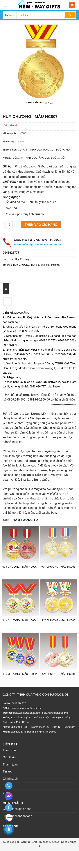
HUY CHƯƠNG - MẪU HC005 (57, 566)
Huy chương (38, 264)
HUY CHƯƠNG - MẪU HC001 (57, 673)
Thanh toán (10, 764)
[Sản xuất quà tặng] (39, 5)
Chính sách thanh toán (17, 816)
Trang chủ (9, 750)
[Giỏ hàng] (72, 5)
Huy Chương (22, 259)
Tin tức (7, 771)
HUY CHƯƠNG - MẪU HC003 (57, 620)
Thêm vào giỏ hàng (41, 224)
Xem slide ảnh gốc (38, 102)
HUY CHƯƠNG (21, 264)
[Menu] (5, 5)
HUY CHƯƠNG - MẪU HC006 (19, 566)
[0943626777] (9, 786)
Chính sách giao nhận (17, 808)
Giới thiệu (9, 757)
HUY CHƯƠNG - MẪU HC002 (19, 673)
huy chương (52, 264)
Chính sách (10, 778)
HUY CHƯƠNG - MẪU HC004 (19, 620)
